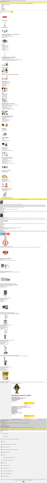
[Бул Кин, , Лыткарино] (1, 216)
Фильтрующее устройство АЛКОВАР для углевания (7, 312)
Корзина (1, 430)
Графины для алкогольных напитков (7, 160)
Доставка (3, 5)
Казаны (3, 37)
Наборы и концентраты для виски (6, 106)
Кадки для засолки (4, 130)
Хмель (3, 138)
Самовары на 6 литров (5, 48)
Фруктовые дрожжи (5, 94)
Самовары (13, 383)
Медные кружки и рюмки (5, 85)
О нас (2, 6)
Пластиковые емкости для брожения (7, 158)
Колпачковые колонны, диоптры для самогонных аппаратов (10, 59)
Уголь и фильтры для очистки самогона (7, 116)
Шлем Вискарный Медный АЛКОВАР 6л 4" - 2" (6, 246)
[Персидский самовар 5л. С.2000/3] (17, 393)
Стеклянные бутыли (5, 159)
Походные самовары (5, 46)
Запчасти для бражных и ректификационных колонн (9, 60)
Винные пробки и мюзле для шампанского (8, 150)
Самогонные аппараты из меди (6, 82)
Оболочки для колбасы (5, 190)
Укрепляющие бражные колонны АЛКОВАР (8, 57)
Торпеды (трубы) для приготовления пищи (8, 36)
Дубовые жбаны (4, 129)
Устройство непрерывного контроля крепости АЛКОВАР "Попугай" (9, 355)
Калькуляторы (4, 8)
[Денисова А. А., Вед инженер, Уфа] (1, 203)
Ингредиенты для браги (5, 104)
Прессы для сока (4, 149)
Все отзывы (1, 231)
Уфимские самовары (5, 45)
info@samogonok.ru (3, 421)
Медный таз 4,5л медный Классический (5, 258)
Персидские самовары (18, 383)
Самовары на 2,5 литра (5, 47)
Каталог (1, 431)
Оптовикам (3, 9)
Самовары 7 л (4, 49)
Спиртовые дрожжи (5, 93)
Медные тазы (4, 84)
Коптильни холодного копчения (6, 35)
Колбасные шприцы (4, 189)
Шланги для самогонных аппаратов (7, 105)
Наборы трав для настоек (5, 119)
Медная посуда (4, 86)
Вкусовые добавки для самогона (6, 117)
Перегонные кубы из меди (5, 83)
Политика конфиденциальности (4, 425)
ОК (23, 481)
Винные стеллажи (4, 162)
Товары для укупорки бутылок (6, 161)
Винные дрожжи (4, 95)
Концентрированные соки (5, 120)
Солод (3, 139)
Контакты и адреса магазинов (6, 4)
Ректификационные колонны (6, 58)
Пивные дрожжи (4, 96)
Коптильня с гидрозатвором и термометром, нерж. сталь (8, 283)
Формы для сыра (4, 179)
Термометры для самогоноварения (7, 107)
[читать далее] (8, 219)
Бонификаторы (4, 118)
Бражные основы (4, 121)
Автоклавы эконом (4, 171)
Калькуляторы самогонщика (23, 199)
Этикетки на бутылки (5, 163)
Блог (2, 7)
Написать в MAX (7, 1)
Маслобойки (4, 181)
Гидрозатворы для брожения (6, 108)
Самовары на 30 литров (5, 50)
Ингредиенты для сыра (5, 180)
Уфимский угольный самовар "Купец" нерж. (6, 271)
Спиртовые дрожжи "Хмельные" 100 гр (5, 381)
